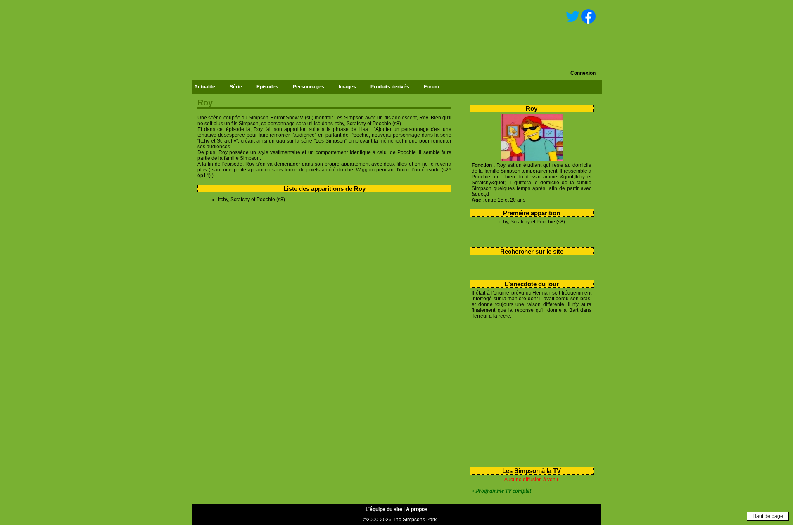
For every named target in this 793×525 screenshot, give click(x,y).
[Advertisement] (528, 391)
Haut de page (768, 516)
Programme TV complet (503, 491)
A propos (416, 509)
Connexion (583, 73)
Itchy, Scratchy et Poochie (526, 222)
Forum (431, 87)
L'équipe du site (384, 509)
